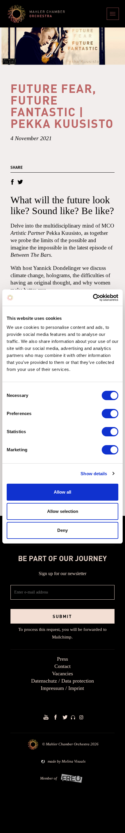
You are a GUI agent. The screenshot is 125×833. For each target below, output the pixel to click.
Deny (62, 530)
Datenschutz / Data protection (62, 681)
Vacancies (62, 673)
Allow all (62, 492)
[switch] (110, 413)
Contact (62, 666)
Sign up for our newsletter (62, 573)
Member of (48, 778)
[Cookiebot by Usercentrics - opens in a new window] (92, 297)
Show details (94, 473)
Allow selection (62, 511)
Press (62, 659)
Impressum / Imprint (62, 688)
